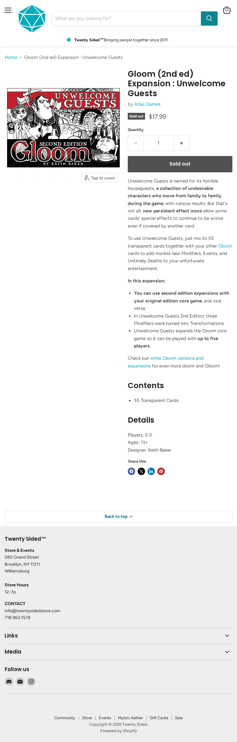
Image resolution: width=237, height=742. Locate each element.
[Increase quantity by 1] (181, 143)
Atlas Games (147, 104)
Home (11, 57)
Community (64, 717)
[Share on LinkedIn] (151, 471)
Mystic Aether (130, 717)
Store (87, 717)
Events (105, 717)
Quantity (136, 129)
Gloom (225, 246)
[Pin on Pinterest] (161, 471)
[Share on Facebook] (131, 471)
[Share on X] (141, 471)
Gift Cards (159, 717)
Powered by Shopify (118, 730)
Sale (179, 717)
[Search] (209, 18)
